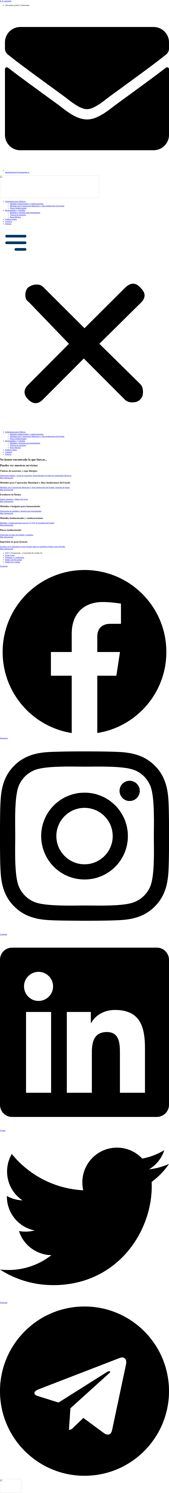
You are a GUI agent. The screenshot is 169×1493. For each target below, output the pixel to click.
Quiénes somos (11, 219)
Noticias (8, 224)
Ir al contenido (5, 1)
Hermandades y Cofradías (15, 210)
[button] (84, 328)
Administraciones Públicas (15, 201)
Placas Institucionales (18, 208)
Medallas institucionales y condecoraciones (26, 204)
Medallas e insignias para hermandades (25, 213)
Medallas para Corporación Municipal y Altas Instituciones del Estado (37, 206)
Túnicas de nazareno (18, 215)
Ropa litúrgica (15, 217)
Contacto (8, 221)
